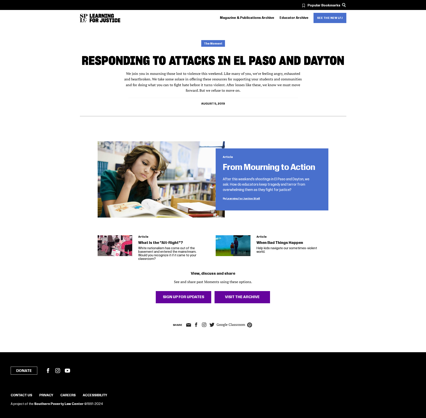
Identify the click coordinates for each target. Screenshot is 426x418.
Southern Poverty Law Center (59, 404)
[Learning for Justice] (105, 18)
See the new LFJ (330, 18)
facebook (196, 325)
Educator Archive (294, 17)
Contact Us (21, 395)
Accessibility (95, 395)
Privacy (46, 395)
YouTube (67, 370)
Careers (68, 395)
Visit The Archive (242, 297)
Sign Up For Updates (183, 297)
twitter (212, 325)
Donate (24, 371)
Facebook (48, 370)
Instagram (204, 325)
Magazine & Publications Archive (247, 17)
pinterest (249, 325)
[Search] (344, 5)
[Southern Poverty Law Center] (84, 18)
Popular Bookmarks (324, 5)
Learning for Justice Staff (243, 198)
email (189, 325)
